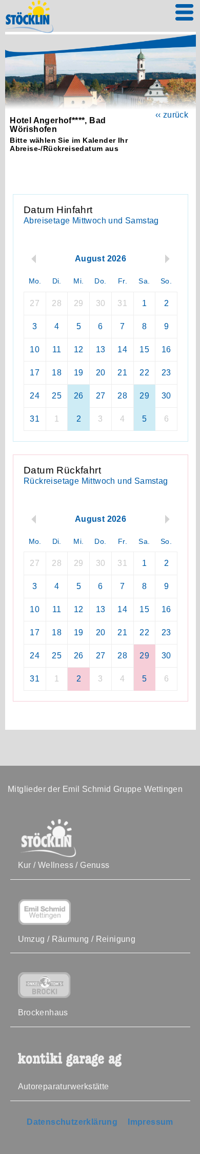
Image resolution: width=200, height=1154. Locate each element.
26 (79, 395)
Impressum (150, 1122)
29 (144, 395)
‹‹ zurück (172, 114)
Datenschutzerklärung (72, 1122)
